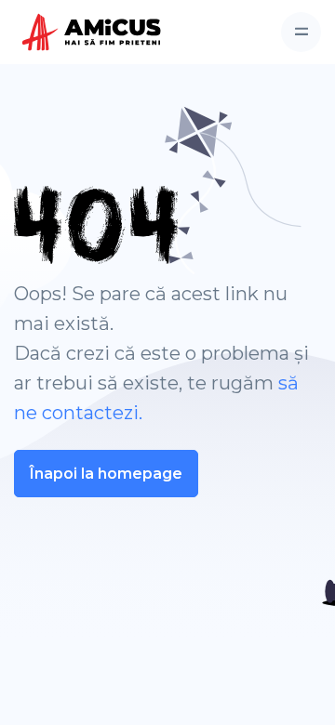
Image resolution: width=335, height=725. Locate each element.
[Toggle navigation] (301, 32)
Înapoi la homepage (106, 473)
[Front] (66, 32)
